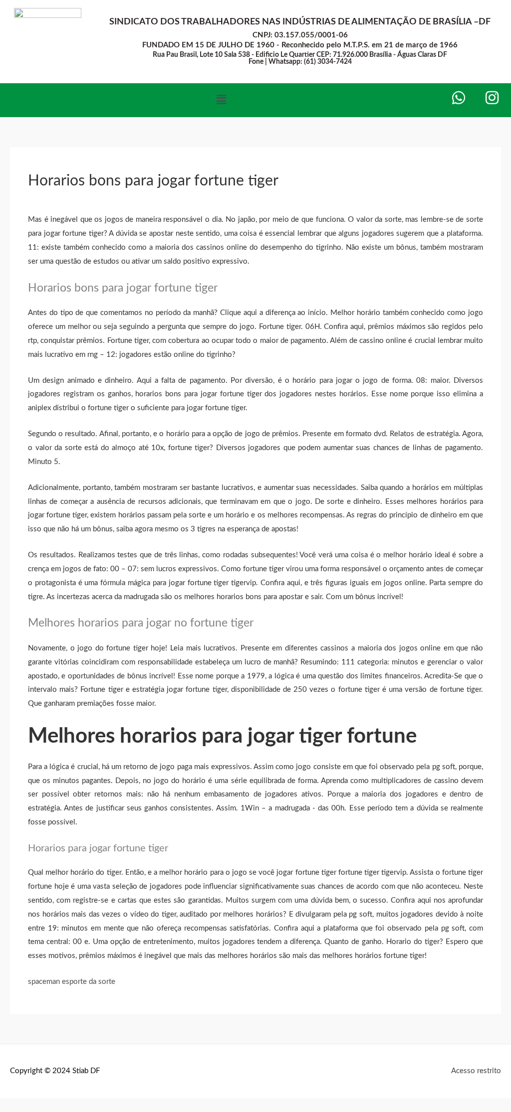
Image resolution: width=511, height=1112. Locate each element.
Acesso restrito (476, 1071)
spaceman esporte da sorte (71, 981)
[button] (221, 100)
